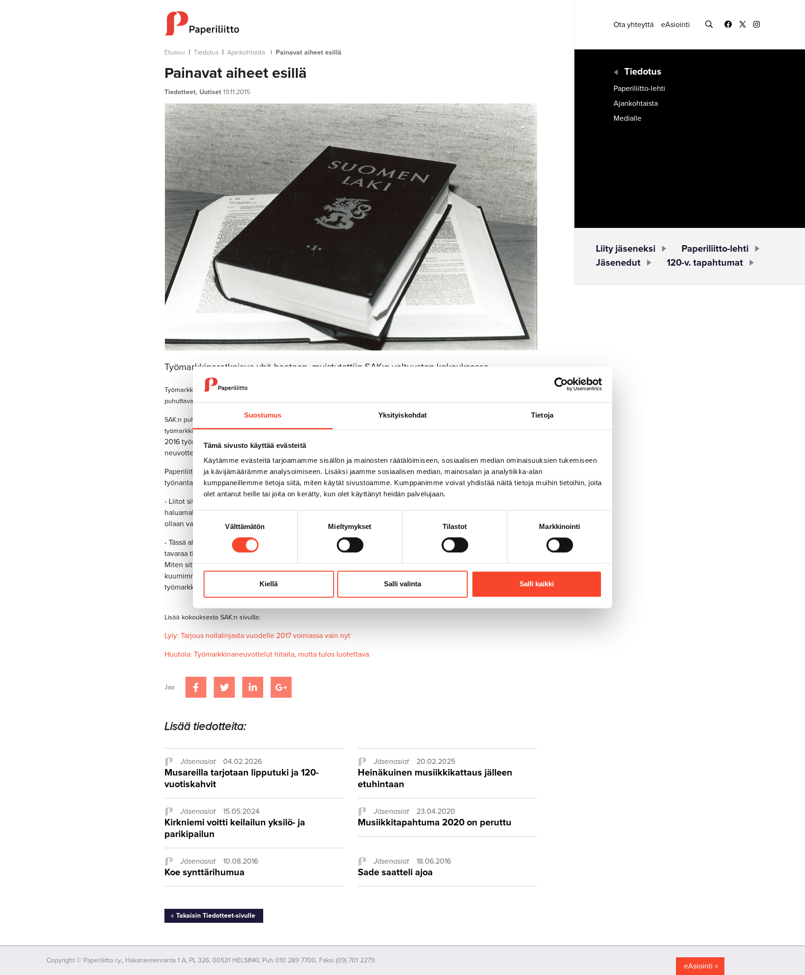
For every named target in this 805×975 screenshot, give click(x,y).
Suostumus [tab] (263, 415)
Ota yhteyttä (634, 24)
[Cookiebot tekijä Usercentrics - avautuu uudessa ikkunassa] (561, 384)
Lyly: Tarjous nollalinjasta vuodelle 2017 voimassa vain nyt (257, 635)
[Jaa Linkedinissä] (252, 687)
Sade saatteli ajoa (395, 872)
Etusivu (174, 52)
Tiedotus (206, 52)
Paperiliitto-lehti (639, 88)
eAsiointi (675, 24)
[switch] (350, 545)
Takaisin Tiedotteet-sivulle (215, 916)
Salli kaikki (536, 584)
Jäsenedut (618, 262)
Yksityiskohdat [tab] (402, 415)
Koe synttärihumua (204, 872)
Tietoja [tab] (542, 415)
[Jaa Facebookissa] (195, 687)
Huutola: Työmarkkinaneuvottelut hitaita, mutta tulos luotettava (266, 654)
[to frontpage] (350, 23)
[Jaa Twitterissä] (224, 687)
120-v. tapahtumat (705, 262)
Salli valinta (402, 584)
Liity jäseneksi (625, 248)
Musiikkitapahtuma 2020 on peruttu (435, 822)
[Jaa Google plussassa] (281, 687)
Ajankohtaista (246, 52)
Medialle (627, 118)
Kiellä (268, 584)
